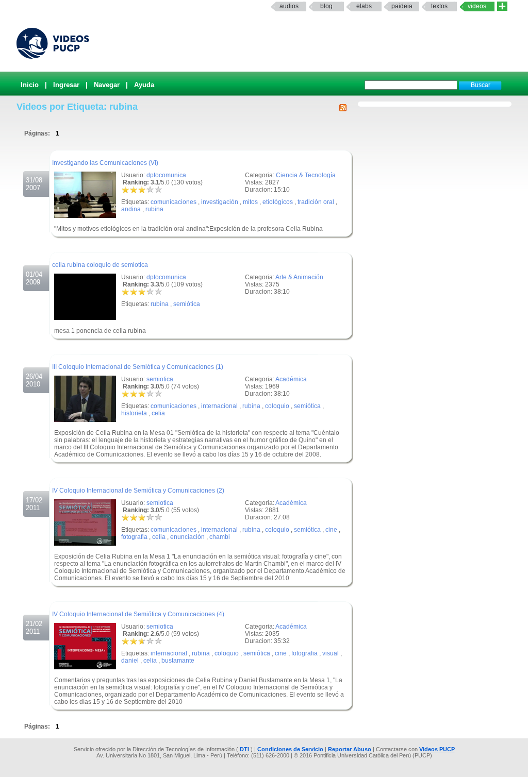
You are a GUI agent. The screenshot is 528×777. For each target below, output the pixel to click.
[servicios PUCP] (502, 6)
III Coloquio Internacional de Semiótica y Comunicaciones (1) (137, 366)
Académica (291, 379)
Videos (477, 6)
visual (330, 653)
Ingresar (66, 85)
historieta (134, 413)
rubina (154, 209)
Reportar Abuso (349, 749)
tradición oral (316, 202)
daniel (130, 660)
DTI (244, 749)
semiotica (159, 379)
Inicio (30, 85)
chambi (219, 536)
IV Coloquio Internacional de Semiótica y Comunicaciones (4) (138, 614)
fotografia (134, 536)
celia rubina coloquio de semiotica (100, 264)
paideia (401, 6)
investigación (219, 202)
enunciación (187, 536)
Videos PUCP (437, 749)
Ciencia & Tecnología (306, 175)
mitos (250, 202)
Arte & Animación (299, 277)
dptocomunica (166, 175)
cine (331, 529)
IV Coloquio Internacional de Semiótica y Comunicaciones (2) (138, 490)
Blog (326, 6)
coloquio (277, 406)
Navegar (107, 85)
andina (131, 209)
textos (439, 6)
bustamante (177, 660)
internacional (219, 406)
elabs (364, 6)
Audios (289, 6)
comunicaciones (173, 202)
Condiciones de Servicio (290, 749)
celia (158, 413)
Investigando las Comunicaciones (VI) (105, 162)
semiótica (186, 304)
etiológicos (277, 202)
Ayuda (144, 85)
